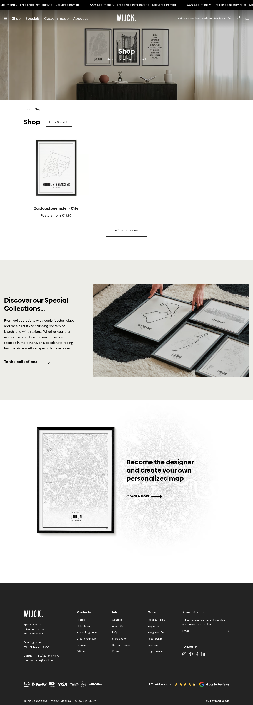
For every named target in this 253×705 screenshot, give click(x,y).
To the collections (20, 361)
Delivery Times (121, 645)
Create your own (86, 638)
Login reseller (155, 651)
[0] (247, 18)
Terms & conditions (35, 701)
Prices (115, 651)
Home (27, 109)
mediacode (222, 701)
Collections (83, 626)
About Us (117, 626)
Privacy (54, 701)
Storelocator (119, 638)
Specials (32, 18)
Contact (117, 619)
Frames (81, 645)
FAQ (114, 632)
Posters (81, 619)
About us (81, 18)
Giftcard (82, 651)
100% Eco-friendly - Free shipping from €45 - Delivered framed (132, 5)
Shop (16, 18)
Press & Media (156, 619)
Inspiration (154, 626)
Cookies (66, 701)
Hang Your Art (156, 632)
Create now (137, 496)
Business (153, 645)
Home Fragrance (87, 632)
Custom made (56, 18)
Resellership (155, 638)
